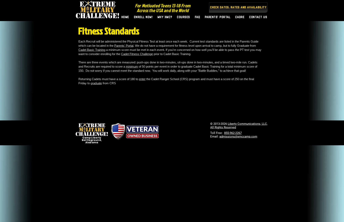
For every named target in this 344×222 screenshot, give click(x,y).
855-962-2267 (233, 133)
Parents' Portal (123, 45)
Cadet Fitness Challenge (137, 54)
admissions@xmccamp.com (238, 136)
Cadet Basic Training (91, 49)
